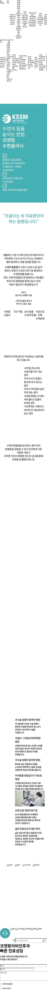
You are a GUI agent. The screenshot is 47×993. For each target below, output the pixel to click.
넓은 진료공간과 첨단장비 (18, 36)
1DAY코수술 (25, 16)
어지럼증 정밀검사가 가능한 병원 (18, 29)
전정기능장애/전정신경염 (42, 67)
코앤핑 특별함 (18, 2)
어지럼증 (41, 70)
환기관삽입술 (40, 19)
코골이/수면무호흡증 (32, 16)
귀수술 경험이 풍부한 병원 (18, 22)
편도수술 (24, 27)
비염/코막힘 (25, 17)
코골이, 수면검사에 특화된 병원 (18, 14)
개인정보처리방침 (31, 872)
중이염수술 (40, 17)
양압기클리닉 (32, 24)
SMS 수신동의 (6, 988)
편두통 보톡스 (36, 66)
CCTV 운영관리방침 (32, 876)
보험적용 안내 (32, 26)
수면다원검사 (32, 20)
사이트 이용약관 (31, 874)
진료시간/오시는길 (12, 21)
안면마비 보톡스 (36, 62)
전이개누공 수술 (40, 24)
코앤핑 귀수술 (40, 15)
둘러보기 (12, 24)
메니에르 (41, 64)
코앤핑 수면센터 (32, 13)
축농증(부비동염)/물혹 (25, 23)
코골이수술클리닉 (32, 22)
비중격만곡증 (24, 19)
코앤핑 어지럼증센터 (42, 56)
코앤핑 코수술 (24, 13)
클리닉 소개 (42, 59)
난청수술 (40, 21)
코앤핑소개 (12, 15)
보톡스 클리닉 (36, 59)
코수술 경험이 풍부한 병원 (18, 7)
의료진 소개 (12, 18)
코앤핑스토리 (12, 17)
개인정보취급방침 (11, 984)
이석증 (40, 62)
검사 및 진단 (33, 18)
